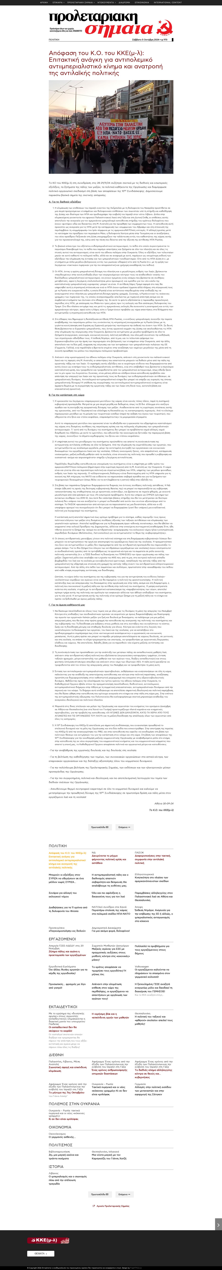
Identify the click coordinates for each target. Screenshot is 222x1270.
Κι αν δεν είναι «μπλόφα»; (63, 1119)
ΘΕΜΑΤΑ (40, 1253)
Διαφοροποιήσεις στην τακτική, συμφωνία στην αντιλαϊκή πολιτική (153, 859)
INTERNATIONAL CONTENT (168, 3)
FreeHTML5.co (136, 1268)
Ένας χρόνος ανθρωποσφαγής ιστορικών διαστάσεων (109, 1072)
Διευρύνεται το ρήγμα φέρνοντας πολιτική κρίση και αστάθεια (109, 859)
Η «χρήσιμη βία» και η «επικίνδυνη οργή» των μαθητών (110, 1016)
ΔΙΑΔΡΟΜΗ (124, 3)
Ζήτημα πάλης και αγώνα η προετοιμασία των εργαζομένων (67, 953)
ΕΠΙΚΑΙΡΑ (58, 3)
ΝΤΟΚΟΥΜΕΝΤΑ (106, 3)
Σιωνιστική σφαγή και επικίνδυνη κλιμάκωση (68, 1069)
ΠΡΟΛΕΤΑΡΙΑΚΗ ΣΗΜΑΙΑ (80, 3)
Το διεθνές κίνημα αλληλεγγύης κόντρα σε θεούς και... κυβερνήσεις (153, 1074)
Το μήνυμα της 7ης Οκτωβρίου (66, 1092)
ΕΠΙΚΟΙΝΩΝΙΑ (142, 3)
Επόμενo (123, 827)
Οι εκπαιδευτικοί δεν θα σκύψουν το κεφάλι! (63, 1029)
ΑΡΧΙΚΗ (44, 3)
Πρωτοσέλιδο (98, 827)
